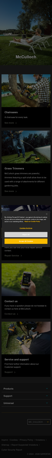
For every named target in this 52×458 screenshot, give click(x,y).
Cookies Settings (26, 228)
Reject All (26, 235)
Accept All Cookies (26, 241)
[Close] (46, 214)
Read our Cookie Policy (32, 221)
